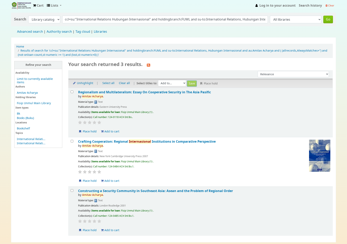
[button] (38, 6)
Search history (310, 5)
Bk (18, 114)
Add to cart (111, 131)
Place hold (89, 131)
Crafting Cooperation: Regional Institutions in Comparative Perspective (147, 141)
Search (20, 19)
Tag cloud (83, 31)
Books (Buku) (25, 118)
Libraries (100, 31)
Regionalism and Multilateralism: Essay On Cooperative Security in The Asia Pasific (144, 92)
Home (20, 47)
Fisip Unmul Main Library (21, 6)
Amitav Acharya (27, 93)
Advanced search (30, 31)
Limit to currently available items (35, 80)
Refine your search (38, 65)
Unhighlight (84, 83)
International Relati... (31, 139)
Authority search (59, 31)
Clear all (124, 83)
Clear (331, 5)
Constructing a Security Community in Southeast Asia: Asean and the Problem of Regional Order (155, 191)
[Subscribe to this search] (148, 65)
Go (328, 19)
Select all (108, 83)
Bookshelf (23, 128)
